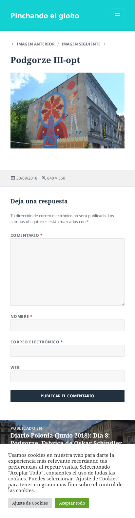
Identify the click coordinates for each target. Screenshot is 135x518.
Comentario (26, 235)
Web (15, 367)
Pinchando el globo (44, 15)
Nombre (21, 316)
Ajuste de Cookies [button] (30, 503)
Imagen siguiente (81, 44)
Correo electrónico (36, 342)
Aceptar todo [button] (72, 503)
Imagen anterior (36, 44)
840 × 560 (56, 178)
